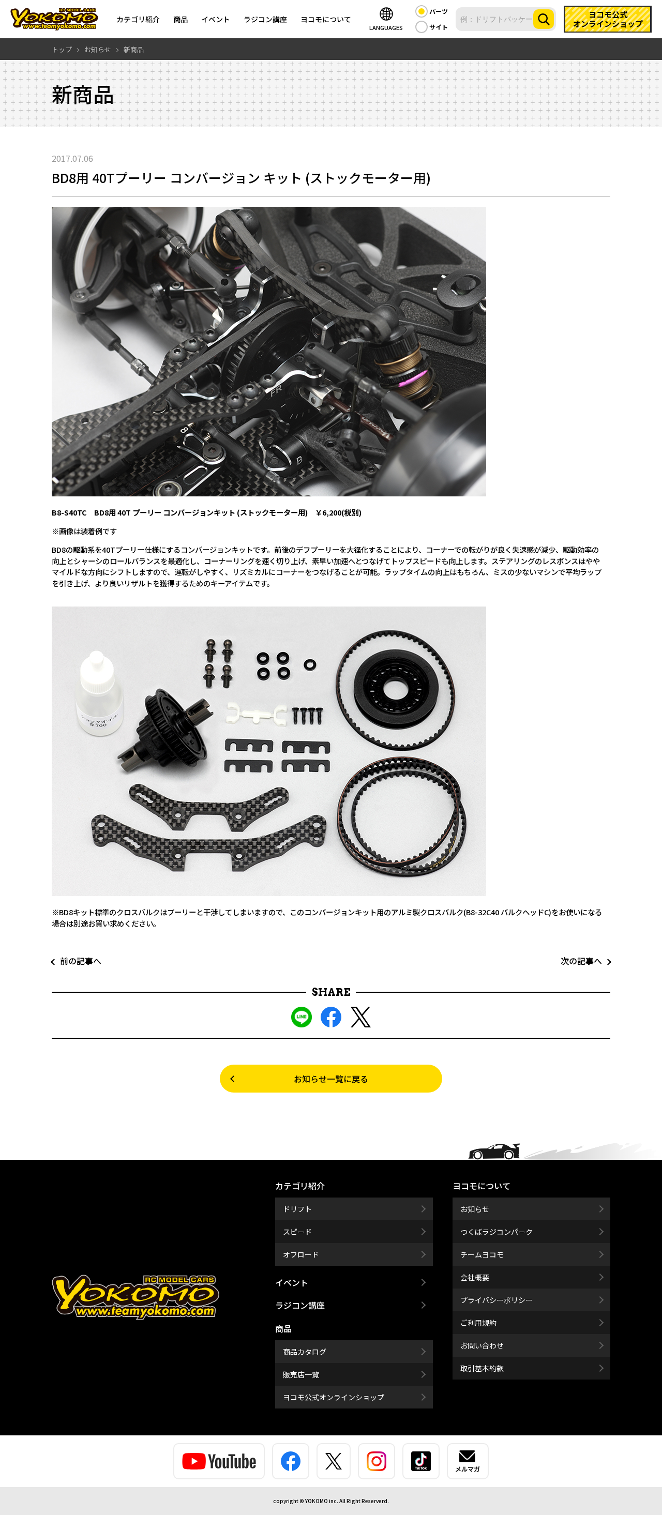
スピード (297, 1231)
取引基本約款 (482, 1368)
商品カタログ (304, 1351)
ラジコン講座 (265, 19)
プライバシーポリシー (496, 1300)
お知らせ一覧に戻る (331, 1078)
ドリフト (297, 1209)
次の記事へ (585, 961)
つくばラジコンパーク (496, 1231)
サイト (438, 26)
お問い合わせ (482, 1345)
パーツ (438, 11)
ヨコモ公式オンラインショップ (333, 1397)
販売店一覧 (301, 1374)
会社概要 (474, 1277)
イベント (215, 19)
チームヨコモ (482, 1254)
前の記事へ (76, 961)
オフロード (301, 1254)
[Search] (543, 19)
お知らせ (474, 1209)
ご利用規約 (478, 1322)
